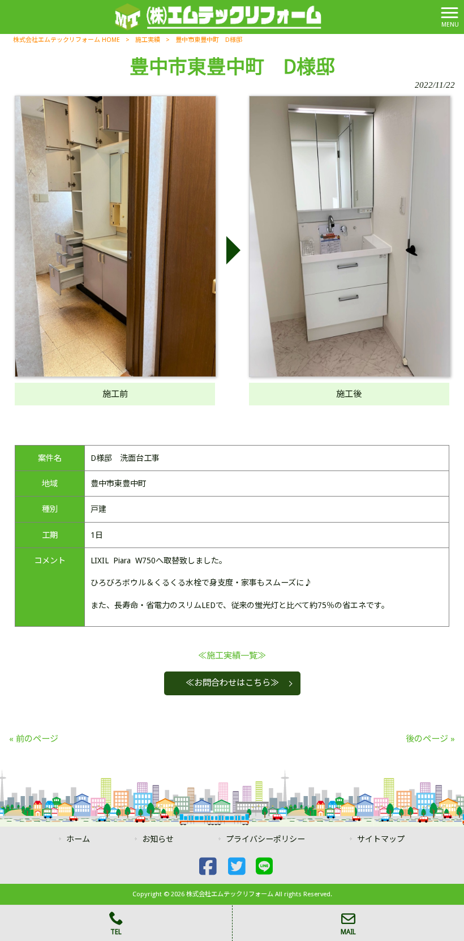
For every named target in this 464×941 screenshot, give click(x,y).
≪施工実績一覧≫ (232, 656)
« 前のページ (33, 739)
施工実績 (147, 40)
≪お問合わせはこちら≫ (232, 683)
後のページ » (430, 739)
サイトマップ (381, 839)
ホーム (78, 839)
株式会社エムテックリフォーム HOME (66, 40)
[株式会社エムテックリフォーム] (217, 16)
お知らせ (158, 839)
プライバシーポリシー (265, 839)
